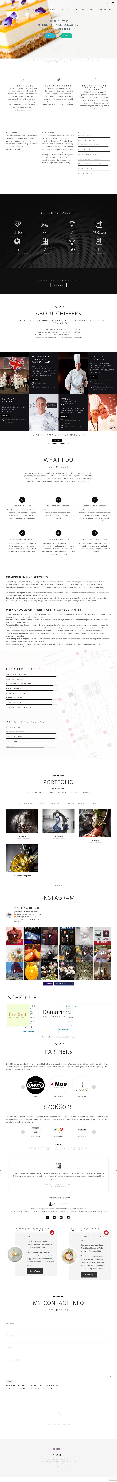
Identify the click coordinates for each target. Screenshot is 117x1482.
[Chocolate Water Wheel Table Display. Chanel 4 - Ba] (85, 953)
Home (26, 10)
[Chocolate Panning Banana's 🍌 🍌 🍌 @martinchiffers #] (85, 971)
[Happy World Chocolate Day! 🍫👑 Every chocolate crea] (14, 936)
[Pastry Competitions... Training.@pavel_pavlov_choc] (49, 953)
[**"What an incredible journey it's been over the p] (32, 953)
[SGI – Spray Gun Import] (35, 1085)
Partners (72, 10)
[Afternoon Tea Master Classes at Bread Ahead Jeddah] (102, 953)
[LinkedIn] (60, 1458)
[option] (35, 1086)
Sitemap (58, 1469)
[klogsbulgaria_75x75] (36, 1130)
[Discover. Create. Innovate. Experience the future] (85, 936)
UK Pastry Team (41, 384)
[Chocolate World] (82, 1130)
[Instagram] (68, 1220)
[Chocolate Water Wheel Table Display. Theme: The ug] (67, 953)
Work (52, 10)
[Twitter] (55, 1220)
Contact (108, 10)
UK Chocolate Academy (73, 427)
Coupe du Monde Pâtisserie (45, 387)
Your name (10, 1326)
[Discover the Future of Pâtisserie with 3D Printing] (14, 953)
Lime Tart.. (33, 1240)
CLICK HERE (70, 1037)
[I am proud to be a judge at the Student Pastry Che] (102, 936)
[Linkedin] (61, 1220)
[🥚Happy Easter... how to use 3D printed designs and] (32, 971)
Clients (83, 10)
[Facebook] (48, 1220)
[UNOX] (58, 1085)
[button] (23, 1087)
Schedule (62, 10)
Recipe (92, 10)
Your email (10, 1338)
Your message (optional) (15, 1363)
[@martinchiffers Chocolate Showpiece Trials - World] (102, 971)
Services (44, 10)
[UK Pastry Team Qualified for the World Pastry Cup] (67, 971)
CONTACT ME (58, 285)
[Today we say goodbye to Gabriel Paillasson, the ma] (32, 936)
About (34, 10)
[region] (58, 29)
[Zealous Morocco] (59, 1130)
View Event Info (28, 1031)
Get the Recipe (35, 1274)
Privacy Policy (14, 1391)
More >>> (16, 821)
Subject (8, 1350)
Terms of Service (36, 1391)
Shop (99, 10)
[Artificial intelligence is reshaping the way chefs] (67, 936)
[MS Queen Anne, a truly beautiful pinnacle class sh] (14, 971)
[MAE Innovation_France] (82, 1085)
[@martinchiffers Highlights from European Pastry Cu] (49, 971)
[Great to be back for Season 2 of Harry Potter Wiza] (49, 936)
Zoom (28, 821)
